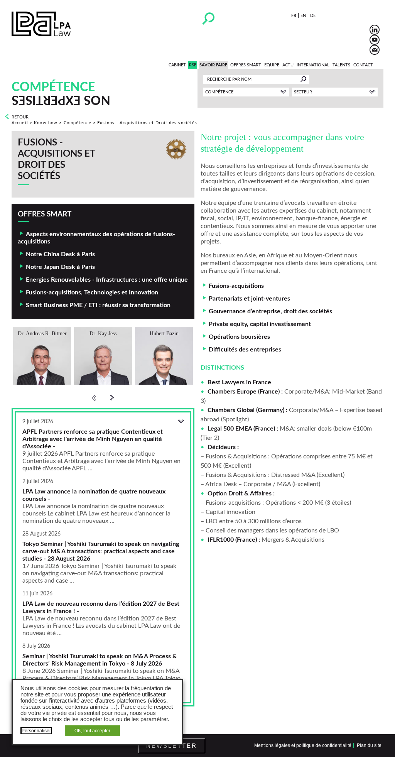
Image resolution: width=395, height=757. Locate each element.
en (303, 16)
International (313, 65)
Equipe (271, 65)
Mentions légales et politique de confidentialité (302, 745)
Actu (288, 65)
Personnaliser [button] (36, 730)
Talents (341, 65)
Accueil (20, 123)
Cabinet (177, 65)
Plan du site (369, 745)
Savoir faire (213, 65)
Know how (45, 123)
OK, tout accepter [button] (92, 730)
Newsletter (171, 745)
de (313, 16)
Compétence (77, 123)
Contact (363, 65)
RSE (192, 65)
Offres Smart (245, 65)
